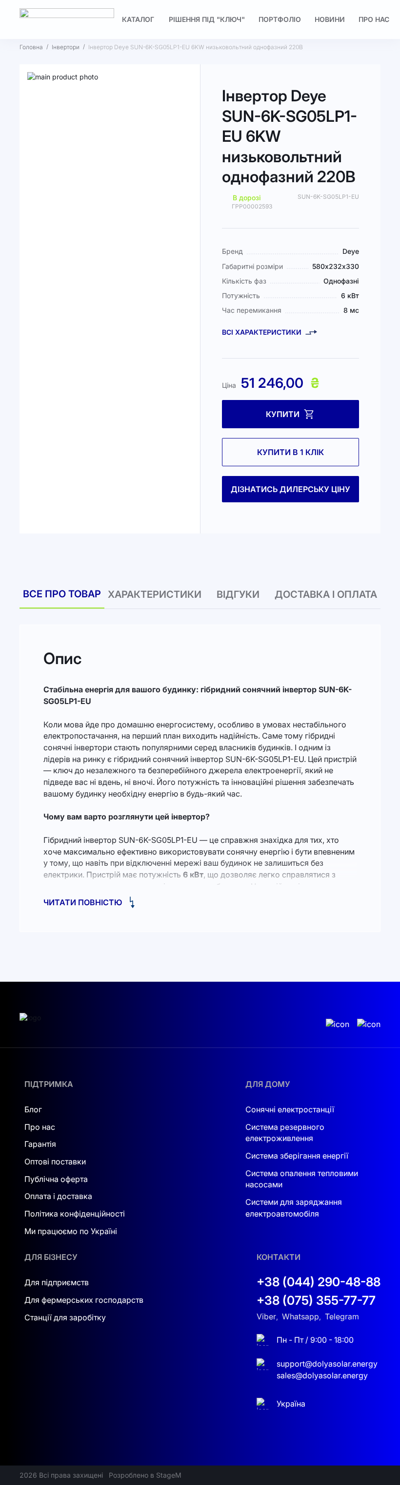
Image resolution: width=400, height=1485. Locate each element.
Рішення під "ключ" (207, 19)
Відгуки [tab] (238, 594)
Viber (266, 1316)
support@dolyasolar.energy (327, 1364)
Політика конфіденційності (74, 1213)
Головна (31, 47)
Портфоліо (280, 19)
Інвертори (66, 47)
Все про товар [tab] (62, 594)
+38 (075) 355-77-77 (316, 1300)
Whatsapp (300, 1316)
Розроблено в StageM (145, 1475)
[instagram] (337, 1024)
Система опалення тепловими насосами (301, 1179)
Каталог (138, 19)
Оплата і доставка (58, 1196)
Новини (330, 19)
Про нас (374, 19)
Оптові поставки (55, 1161)
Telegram (342, 1316)
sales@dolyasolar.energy (322, 1375)
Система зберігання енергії (296, 1156)
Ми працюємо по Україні (70, 1231)
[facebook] (368, 1024)
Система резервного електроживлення (284, 1132)
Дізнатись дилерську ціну (290, 489)
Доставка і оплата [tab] (326, 594)
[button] (54, 266)
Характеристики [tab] (154, 594)
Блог (33, 1109)
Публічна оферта (56, 1179)
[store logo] (67, 19)
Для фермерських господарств (83, 1300)
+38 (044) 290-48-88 (318, 1282)
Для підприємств (56, 1282)
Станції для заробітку (65, 1317)
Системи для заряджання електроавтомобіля (293, 1207)
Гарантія (40, 1144)
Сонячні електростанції (289, 1109)
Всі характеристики (261, 332)
